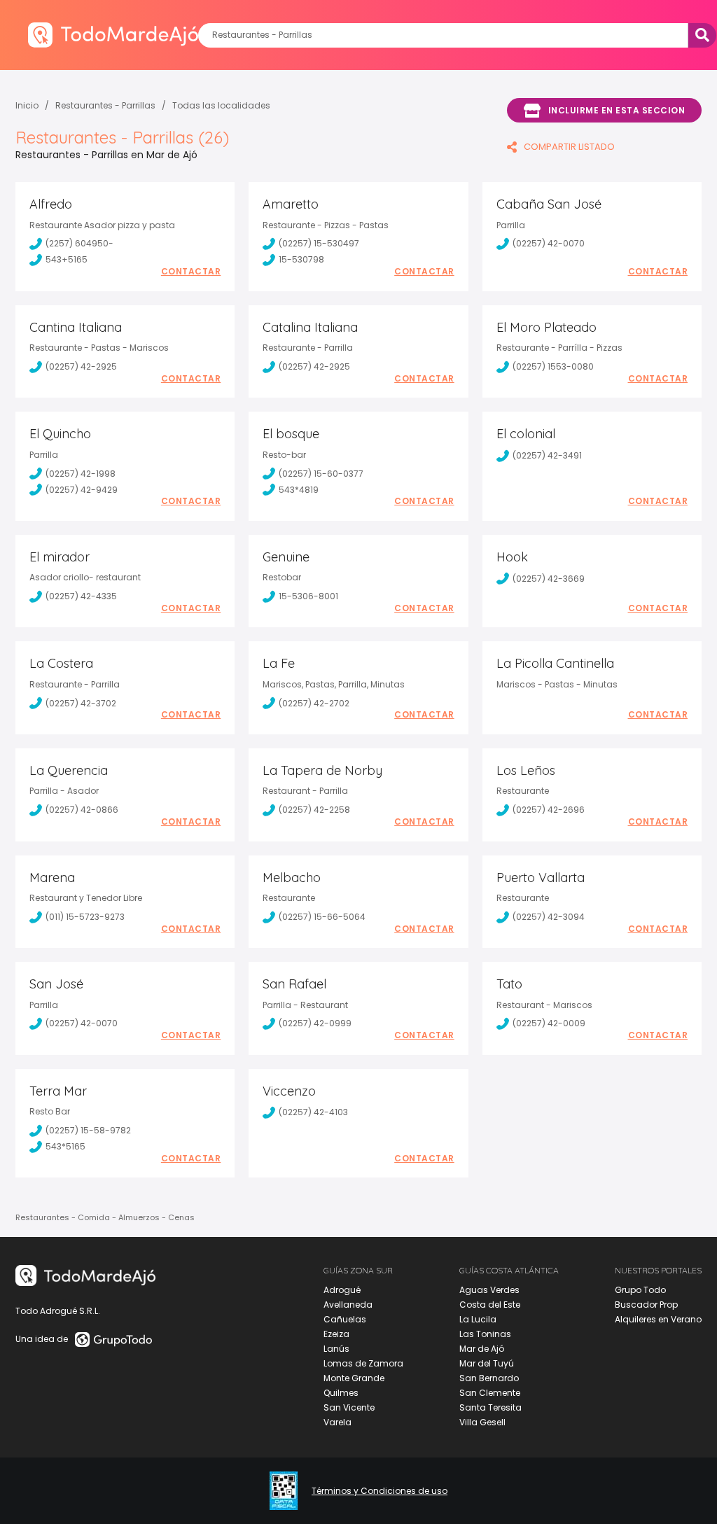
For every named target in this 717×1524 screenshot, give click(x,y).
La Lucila (477, 1319)
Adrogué (342, 1290)
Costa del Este (489, 1304)
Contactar (191, 271)
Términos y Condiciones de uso (379, 1491)
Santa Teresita (490, 1407)
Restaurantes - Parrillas (105, 105)
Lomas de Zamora (363, 1363)
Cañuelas (344, 1319)
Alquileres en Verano (658, 1319)
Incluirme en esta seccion (616, 110)
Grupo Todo (640, 1290)
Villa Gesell (482, 1422)
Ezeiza (336, 1334)
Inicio (27, 105)
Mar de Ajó (481, 1349)
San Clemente (489, 1393)
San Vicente (349, 1407)
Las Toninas (485, 1334)
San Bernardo (489, 1378)
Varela (337, 1422)
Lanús (336, 1349)
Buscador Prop (646, 1304)
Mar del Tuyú (486, 1363)
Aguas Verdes (489, 1290)
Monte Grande (353, 1378)
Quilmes (340, 1393)
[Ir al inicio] (113, 34)
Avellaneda (348, 1304)
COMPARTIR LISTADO (569, 146)
